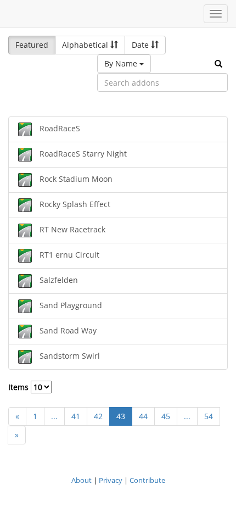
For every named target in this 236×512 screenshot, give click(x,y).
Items (19, 387)
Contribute (147, 480)
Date (141, 45)
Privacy (110, 480)
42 (98, 416)
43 (120, 416)
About (81, 480)
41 (75, 416)
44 (143, 416)
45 (165, 416)
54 (208, 416)
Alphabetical (86, 45)
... (54, 416)
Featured (31, 45)
